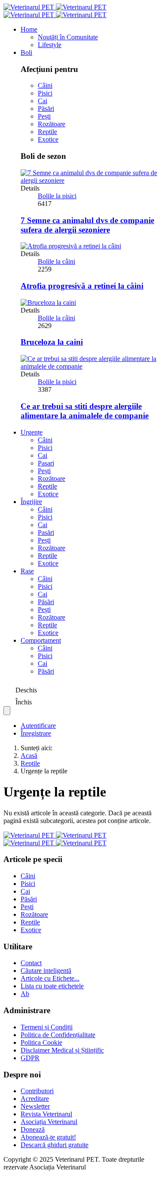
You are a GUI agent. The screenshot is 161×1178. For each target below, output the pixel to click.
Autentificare (38, 725)
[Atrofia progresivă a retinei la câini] (71, 246)
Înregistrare (36, 733)
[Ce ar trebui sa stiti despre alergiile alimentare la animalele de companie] (89, 366)
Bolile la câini (56, 261)
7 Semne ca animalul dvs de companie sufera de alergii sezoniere (87, 225)
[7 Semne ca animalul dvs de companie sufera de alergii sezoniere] (89, 180)
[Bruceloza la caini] (48, 302)
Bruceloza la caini (52, 341)
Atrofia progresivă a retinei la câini (82, 285)
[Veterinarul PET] (54, 10)
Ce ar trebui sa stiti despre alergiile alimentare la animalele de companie (85, 411)
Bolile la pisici (57, 196)
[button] (29, 29)
